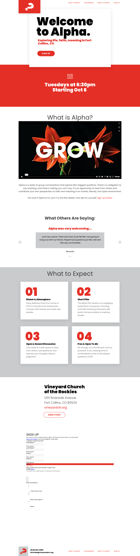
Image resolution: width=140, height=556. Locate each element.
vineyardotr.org (55, 407)
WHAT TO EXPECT (104, 3)
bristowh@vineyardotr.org (41, 552)
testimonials (89, 551)
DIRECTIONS (54, 414)
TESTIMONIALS (89, 3)
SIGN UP (117, 3)
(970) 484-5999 (36, 550)
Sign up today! (104, 197)
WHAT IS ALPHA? (74, 3)
